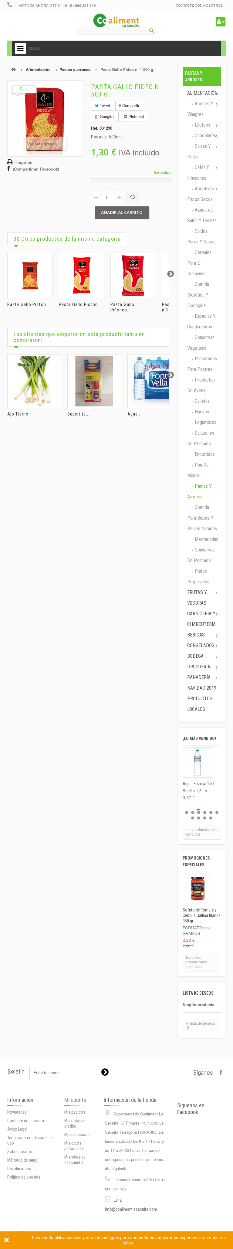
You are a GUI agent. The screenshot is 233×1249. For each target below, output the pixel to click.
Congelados (200, 645)
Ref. (94, 128)
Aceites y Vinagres (200, 109)
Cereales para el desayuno (199, 263)
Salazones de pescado (200, 438)
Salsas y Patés (199, 151)
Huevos (201, 412)
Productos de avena (201, 385)
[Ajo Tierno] (34, 381)
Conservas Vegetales (200, 342)
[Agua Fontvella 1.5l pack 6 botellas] (154, 381)
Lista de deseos (198, 993)
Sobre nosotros (21, 1151)
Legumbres (205, 422)
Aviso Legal (17, 1129)
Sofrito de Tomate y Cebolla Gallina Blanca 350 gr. (202, 915)
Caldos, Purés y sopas (201, 236)
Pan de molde (198, 470)
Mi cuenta (75, 1100)
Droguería (198, 667)
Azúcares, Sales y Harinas (202, 215)
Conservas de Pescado (200, 555)
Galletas (202, 401)
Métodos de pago (22, 1160)
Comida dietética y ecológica (198, 294)
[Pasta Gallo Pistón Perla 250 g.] (81, 275)
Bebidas (196, 635)
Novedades (17, 1112)
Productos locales (199, 704)
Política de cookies (23, 1177)
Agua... (134, 414)
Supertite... (78, 414)
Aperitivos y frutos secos (202, 194)
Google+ (107, 116)
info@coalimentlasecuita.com (131, 1209)
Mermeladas (206, 539)
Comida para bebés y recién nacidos (202, 517)
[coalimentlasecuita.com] (117, 21)
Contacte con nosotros (199, 5)
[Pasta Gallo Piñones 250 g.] (133, 275)
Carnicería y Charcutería (201, 619)
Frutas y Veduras (197, 597)
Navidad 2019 (201, 688)
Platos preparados (198, 576)
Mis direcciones (78, 1134)
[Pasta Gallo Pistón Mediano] (30, 275)
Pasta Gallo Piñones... (122, 307)
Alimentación (38, 69)
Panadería (199, 677)
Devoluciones (19, 1168)
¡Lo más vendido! (199, 738)
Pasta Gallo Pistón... (28, 304)
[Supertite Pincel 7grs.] (94, 381)
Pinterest (135, 116)
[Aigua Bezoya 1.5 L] (198, 762)
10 (210, 818)
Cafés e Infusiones (198, 173)
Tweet (104, 105)
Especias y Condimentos (201, 321)
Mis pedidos (74, 1112)
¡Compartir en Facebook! (36, 169)
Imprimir (24, 162)
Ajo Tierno (18, 414)
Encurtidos (204, 454)
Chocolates (205, 135)
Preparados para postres (202, 364)
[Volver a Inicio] (13, 69)
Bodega (195, 656)
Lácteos (202, 125)
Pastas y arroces (74, 69)
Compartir (130, 105)
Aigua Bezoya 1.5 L (199, 783)
